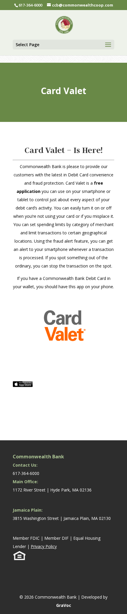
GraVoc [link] (63, 605)
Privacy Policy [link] (44, 546)
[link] (64, 24)
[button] (63, 44)
